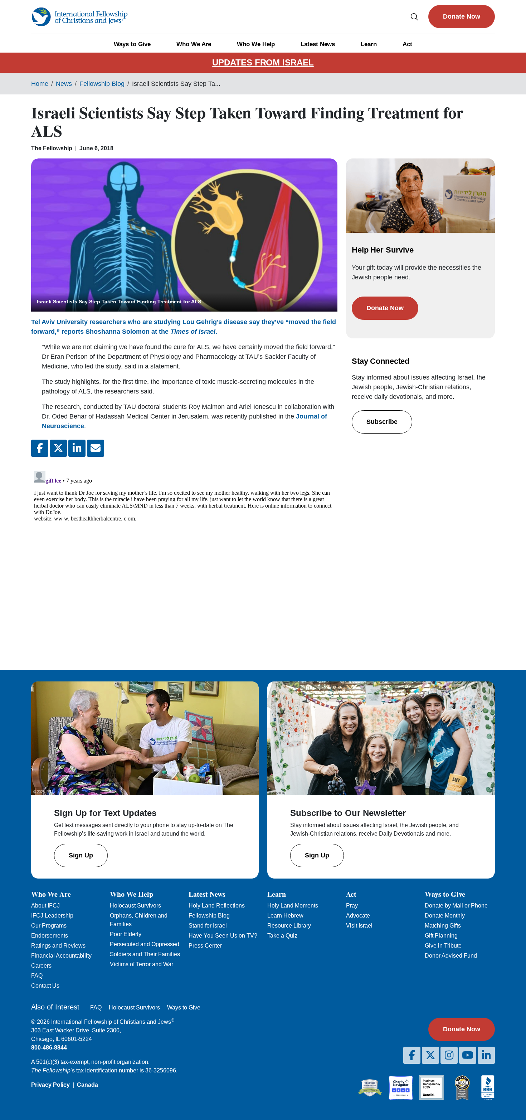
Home (39, 83)
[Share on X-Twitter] (58, 448)
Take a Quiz (282, 936)
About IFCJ (45, 906)
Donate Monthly (445, 916)
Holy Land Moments (292, 906)
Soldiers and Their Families (145, 954)
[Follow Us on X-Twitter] (430, 1055)
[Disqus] (184, 557)
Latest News (318, 44)
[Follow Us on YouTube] (467, 1055)
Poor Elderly (125, 934)
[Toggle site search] (414, 16)
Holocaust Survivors (135, 906)
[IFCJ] (79, 17)
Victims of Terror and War (141, 964)
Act (407, 44)
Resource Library (289, 926)
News (64, 83)
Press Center (205, 946)
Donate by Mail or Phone (456, 906)
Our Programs (49, 926)
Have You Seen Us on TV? (223, 936)
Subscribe (382, 421)
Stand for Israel (208, 926)
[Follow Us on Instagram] (449, 1055)
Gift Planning (441, 936)
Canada (87, 1085)
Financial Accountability (61, 956)
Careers (41, 966)
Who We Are (193, 44)
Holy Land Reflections (217, 906)
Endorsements (49, 936)
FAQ (37, 976)
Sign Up (81, 855)
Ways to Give (132, 44)
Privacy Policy (50, 1085)
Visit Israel (359, 926)
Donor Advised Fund (451, 956)
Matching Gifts (443, 926)
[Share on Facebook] (39, 448)
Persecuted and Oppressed (144, 944)
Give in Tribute (443, 946)
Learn (369, 44)
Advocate (358, 916)
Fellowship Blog (102, 83)
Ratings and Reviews (58, 946)
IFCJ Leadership (52, 916)
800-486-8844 (49, 1048)
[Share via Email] (95, 448)
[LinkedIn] (486, 1055)
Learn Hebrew (285, 916)
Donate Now (461, 16)
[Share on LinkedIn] (77, 448)
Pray (352, 906)
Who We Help (256, 44)
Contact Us (45, 986)
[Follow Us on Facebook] (411, 1055)
